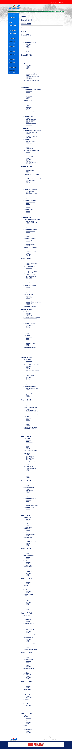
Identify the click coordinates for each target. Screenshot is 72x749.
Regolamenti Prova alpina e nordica (32, 414)
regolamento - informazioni (30, 523)
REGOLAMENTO (29, 268)
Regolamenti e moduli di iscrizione (32, 505)
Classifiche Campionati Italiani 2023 (32, 162)
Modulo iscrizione (29, 459)
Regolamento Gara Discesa (31, 72)
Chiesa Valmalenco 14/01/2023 (31, 132)
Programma (28, 45)
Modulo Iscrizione (29, 457)
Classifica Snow (28, 77)
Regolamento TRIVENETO (30, 456)
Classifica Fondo (29, 78)
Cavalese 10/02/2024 (29, 107)
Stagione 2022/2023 (12, 33)
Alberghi (27, 394)
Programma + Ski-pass (30, 393)
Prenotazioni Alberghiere (30, 473)
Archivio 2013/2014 (12, 51)
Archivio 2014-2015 (12, 49)
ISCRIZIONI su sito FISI (30, 269)
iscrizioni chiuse (28, 587)
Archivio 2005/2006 (12, 72)
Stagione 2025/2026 (12, 25)
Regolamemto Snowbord (30, 352)
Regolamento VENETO (30, 458)
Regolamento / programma (30, 191)
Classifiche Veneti (29, 143)
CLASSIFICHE (28, 137)
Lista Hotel (28, 211)
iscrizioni (27, 404)
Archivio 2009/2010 (12, 62)
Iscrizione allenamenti (29, 490)
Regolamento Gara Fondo (30, 73)
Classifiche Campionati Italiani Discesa (32, 76)
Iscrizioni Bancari (29, 303)
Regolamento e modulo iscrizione (32, 388)
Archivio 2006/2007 (12, 70)
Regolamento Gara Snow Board (31, 74)
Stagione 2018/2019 (12, 38)
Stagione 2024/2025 (12, 28)
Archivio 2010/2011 (12, 59)
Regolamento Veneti (29, 325)
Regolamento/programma (30, 170)
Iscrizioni (27, 39)
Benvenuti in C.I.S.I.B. (12, 14)
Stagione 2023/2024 (12, 30)
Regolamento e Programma (31, 462)
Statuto (10, 20)
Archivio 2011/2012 (12, 57)
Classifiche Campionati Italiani (31, 123)
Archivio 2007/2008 (12, 67)
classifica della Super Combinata (31, 193)
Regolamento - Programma (30, 343)
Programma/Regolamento (30, 240)
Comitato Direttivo (12, 17)
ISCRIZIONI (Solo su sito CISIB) (31, 263)
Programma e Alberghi (30, 301)
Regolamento (28, 38)
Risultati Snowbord (29, 353)
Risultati (27, 333)
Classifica (27, 172)
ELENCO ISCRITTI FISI (30, 315)
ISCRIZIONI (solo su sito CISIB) (31, 222)
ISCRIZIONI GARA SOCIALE (31, 626)
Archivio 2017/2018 (12, 41)
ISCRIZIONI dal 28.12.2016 (31, 320)
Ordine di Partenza (29, 442)
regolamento (28, 530)
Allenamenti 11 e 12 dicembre (31, 410)
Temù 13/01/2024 (29, 91)
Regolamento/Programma (30, 141)
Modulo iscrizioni (29, 697)
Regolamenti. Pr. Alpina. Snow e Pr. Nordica (33, 302)
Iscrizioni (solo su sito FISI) (30, 176)
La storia (10, 22)
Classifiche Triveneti (29, 148)
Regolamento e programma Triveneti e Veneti (34, 319)
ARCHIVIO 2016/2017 (12, 43)
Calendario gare (26, 683)
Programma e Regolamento (31, 468)
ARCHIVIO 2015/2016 (12, 46)
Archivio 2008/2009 (12, 64)
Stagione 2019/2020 (12, 35)
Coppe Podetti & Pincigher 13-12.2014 (32, 411)
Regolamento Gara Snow (30, 121)
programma (28, 544)
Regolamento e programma (31, 276)
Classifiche (28, 40)
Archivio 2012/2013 (12, 54)
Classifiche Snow (29, 163)
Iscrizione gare (28, 491)
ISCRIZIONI (28, 463)
